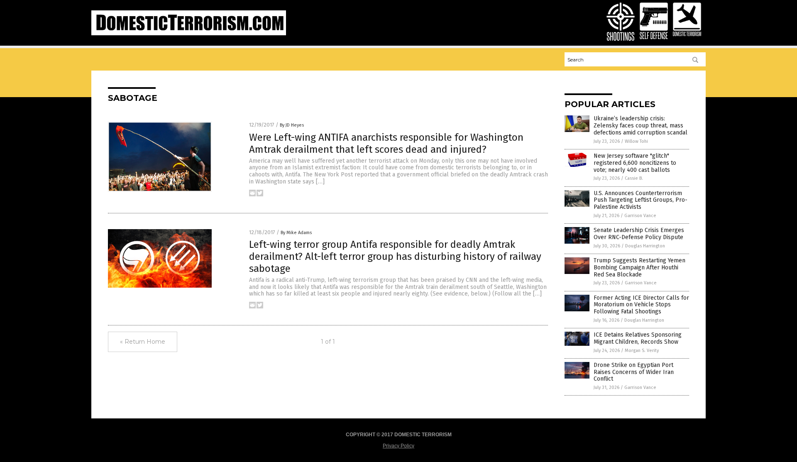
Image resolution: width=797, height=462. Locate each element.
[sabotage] (188, 34)
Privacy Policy (398, 446)
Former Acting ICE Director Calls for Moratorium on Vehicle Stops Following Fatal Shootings (641, 304)
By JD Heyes (292, 125)
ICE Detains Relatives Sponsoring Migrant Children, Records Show (638, 338)
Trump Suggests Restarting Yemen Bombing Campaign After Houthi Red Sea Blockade (639, 267)
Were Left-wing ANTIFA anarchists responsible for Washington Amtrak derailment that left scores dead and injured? (386, 143)
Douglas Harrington (645, 246)
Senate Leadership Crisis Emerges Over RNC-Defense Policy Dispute (639, 234)
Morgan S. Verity (642, 350)
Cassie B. (634, 178)
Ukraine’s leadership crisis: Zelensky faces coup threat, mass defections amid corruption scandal (640, 125)
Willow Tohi (636, 141)
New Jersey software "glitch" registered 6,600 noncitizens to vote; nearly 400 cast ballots (635, 163)
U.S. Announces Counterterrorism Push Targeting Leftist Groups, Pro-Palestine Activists (640, 200)
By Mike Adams (296, 232)
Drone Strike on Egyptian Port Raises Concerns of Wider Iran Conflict (634, 372)
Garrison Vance (640, 215)
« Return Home (142, 341)
